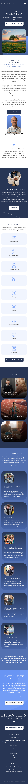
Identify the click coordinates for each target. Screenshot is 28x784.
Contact (14, 757)
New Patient (14, 751)
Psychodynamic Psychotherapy (14, 767)
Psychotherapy (14, 753)
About (14, 749)
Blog (14, 755)
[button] (14, 722)
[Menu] (25, 4)
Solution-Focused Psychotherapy (14, 771)
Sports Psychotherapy (14, 769)
